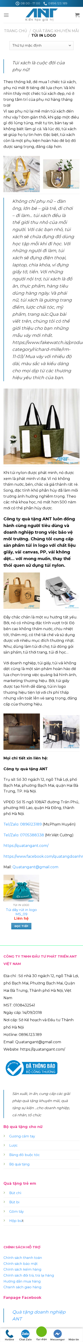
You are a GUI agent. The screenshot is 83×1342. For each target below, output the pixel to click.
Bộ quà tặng (19, 1164)
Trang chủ (15, 31)
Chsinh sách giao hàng (22, 1287)
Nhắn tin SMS (73, 1340)
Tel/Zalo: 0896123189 (22, 824)
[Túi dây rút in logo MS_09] (21, 888)
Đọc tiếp (21, 926)
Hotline (9, 1339)
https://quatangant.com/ (25, 845)
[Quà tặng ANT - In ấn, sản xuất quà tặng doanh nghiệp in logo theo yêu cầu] (41, 15)
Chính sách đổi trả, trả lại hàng (28, 1275)
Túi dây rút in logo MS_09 (21, 912)
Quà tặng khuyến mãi (56, 31)
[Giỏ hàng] (77, 15)
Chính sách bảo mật (20, 1264)
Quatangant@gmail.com (35, 867)
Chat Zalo (25, 1339)
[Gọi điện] (41, 1332)
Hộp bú (15, 1221)
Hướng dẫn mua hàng (22, 1281)
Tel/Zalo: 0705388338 (23, 835)
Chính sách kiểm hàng (22, 1269)
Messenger (57, 1339)
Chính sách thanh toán (22, 1258)
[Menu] (6, 15)
